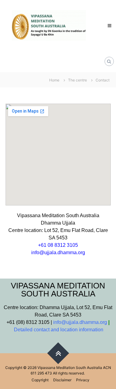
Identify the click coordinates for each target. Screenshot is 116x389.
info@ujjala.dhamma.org (58, 252)
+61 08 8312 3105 (58, 245)
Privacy (82, 380)
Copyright (40, 380)
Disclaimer (62, 380)
